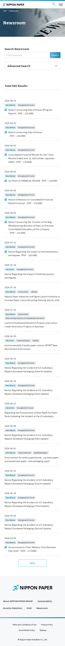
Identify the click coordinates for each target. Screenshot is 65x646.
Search (55, 55)
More (32, 563)
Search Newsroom (17, 49)
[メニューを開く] (61, 5)
